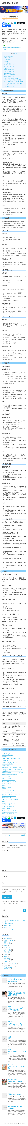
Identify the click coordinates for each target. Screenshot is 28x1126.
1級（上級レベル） (10, 66)
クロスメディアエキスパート (9, 762)
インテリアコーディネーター (9, 781)
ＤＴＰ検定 (5, 760)
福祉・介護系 (7, 949)
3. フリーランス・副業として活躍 (13, 81)
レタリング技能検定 (7, 755)
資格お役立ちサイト (9, 967)
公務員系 (6, 961)
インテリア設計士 (6, 783)
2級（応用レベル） (10, 64)
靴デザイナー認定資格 (8, 806)
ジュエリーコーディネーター (9, 810)
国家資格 (6, 968)
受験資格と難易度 (8, 56)
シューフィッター (6, 805)
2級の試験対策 (9, 71)
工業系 (5, 954)
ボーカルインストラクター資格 (10, 799)
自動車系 (6, 958)
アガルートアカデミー (10, 929)
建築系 (5, 956)
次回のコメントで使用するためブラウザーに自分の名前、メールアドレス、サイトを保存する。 (14, 891)
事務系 (5, 945)
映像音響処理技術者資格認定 (9, 774)
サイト (3, 883)
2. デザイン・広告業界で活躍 (12, 80)
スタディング (7, 925)
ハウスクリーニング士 (8, 792)
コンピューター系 (8, 940)
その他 (5, 965)
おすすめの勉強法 (9, 74)
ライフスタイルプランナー (9, 796)
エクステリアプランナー (8, 790)
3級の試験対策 (9, 69)
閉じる (15, 53)
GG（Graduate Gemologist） (9, 812)
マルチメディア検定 (7, 764)
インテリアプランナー (8, 778)
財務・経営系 (7, 943)
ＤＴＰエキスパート (7, 765)
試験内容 (5, 61)
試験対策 (5, 68)
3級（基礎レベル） (10, 63)
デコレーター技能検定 (8, 813)
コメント (5, 850)
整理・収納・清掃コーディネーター (11, 794)
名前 (4, 870)
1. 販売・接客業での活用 (11, 78)
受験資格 (7, 58)
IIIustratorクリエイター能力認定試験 (11, 767)
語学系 (5, 942)
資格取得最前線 (10, 3)
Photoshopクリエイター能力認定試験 (12, 769)
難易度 (7, 59)
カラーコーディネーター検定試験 (11, 758)
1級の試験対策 (9, 73)
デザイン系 (4, 19)
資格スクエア (7, 927)
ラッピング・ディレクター (9, 803)
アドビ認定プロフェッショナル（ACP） (12, 772)
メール (4, 876)
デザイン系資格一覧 (8, 86)
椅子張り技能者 (6, 808)
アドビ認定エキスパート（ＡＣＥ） (11, 771)
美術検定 (4, 801)
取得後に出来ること (8, 76)
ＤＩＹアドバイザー (7, 797)
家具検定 (4, 785)
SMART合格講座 (8, 923)
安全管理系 (7, 952)
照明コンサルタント (7, 787)
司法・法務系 (7, 959)
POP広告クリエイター (8, 753)
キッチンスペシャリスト (8, 780)
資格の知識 (7, 938)
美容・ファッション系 (10, 963)
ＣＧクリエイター (6, 776)
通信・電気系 (7, 951)
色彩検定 (4, 756)
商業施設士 (5, 788)
